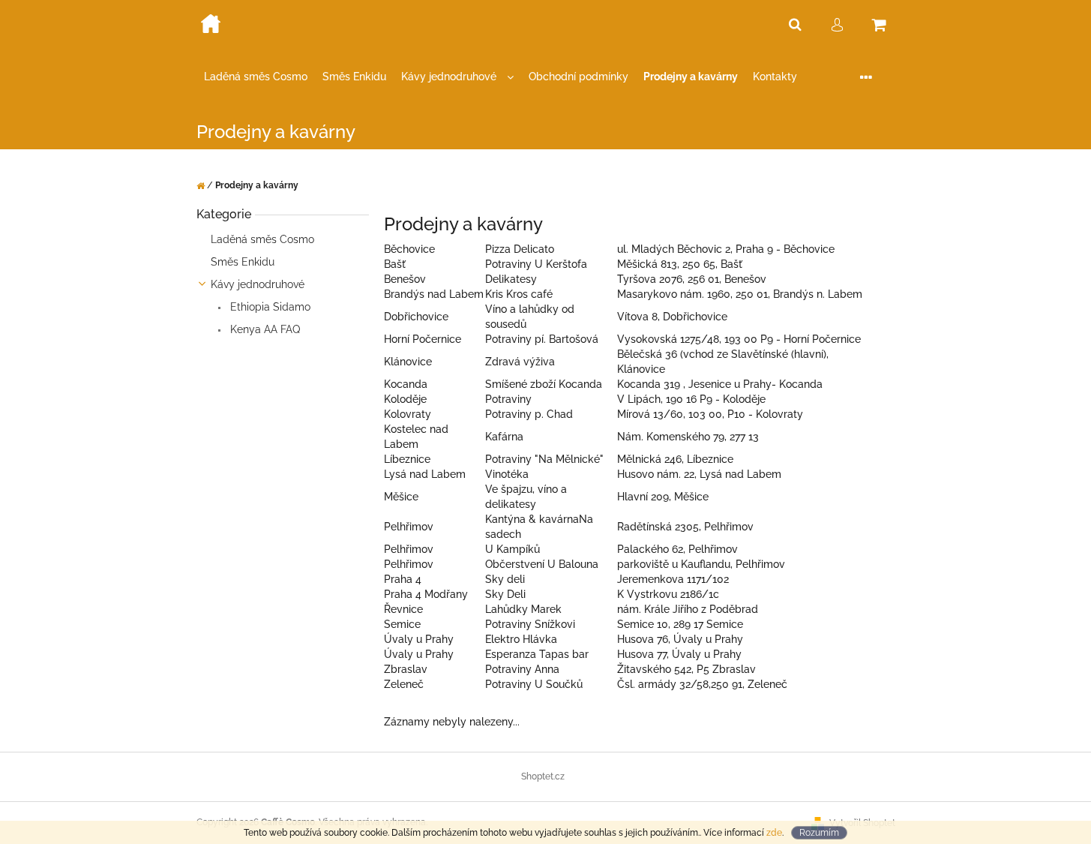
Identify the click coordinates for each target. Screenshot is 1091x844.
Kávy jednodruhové (257, 284)
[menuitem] (255, 77)
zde (774, 832)
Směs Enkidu (242, 262)
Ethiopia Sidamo (268, 307)
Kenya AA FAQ (263, 329)
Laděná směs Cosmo (262, 239)
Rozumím (819, 832)
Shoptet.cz (543, 776)
